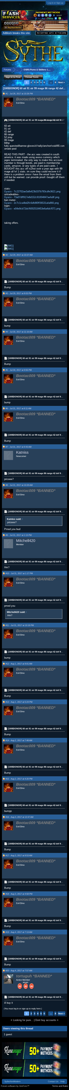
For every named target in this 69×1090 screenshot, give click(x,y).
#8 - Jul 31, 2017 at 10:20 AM (19, 485)
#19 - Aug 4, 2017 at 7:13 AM (19, 932)
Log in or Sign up (55, 3)
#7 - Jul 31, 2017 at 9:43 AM (18, 447)
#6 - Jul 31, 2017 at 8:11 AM (18, 408)
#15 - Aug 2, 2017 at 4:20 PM (19, 779)
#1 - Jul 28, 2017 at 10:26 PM (19, 93)
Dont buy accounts (45, 1020)
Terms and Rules (60, 1086)
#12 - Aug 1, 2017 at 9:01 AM (19, 664)
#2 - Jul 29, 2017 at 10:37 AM (19, 255)
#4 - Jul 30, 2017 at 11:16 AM (19, 332)
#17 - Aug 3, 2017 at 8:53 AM (19, 855)
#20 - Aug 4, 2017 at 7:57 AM (19, 970)
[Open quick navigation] (65, 69)
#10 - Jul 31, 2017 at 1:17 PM (19, 573)
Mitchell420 (25, 541)
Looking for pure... (23, 1020)
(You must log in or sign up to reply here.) (23, 1008)
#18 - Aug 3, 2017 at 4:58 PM (19, 894)
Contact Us (53, 1081)
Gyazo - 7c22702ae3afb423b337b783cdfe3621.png (32, 191)
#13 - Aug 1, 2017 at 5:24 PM (19, 702)
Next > (61, 82)
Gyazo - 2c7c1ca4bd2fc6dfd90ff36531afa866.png (31, 202)
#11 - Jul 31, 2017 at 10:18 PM (20, 625)
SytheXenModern (12, 1081)
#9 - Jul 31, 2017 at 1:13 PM (19, 535)
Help (62, 1081)
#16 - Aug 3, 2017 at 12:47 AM (19, 817)
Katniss (22, 452)
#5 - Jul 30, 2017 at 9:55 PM (19, 370)
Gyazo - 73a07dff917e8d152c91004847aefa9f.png (31, 197)
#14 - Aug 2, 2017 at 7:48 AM (19, 740)
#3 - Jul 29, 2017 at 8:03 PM (19, 293)
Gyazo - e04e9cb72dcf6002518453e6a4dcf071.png (32, 208)
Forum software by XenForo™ (15, 1086)
